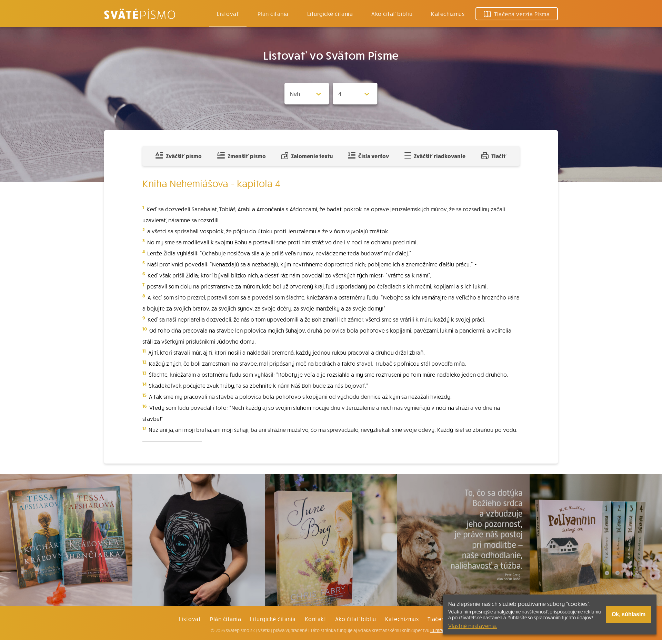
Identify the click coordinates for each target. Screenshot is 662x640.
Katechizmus (447, 13)
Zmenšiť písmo (247, 155)
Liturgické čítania (330, 13)
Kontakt (315, 618)
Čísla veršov (373, 155)
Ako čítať (391, 13)
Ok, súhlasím (628, 614)
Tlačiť (498, 155)
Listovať (228, 13)
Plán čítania (225, 618)
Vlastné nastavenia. (472, 625)
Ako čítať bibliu (355, 618)
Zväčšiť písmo (184, 155)
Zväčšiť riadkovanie (439, 155)
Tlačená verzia (522, 13)
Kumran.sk (440, 630)
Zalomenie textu (312, 155)
